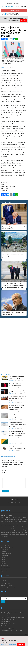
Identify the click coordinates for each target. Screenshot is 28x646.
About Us (4, 580)
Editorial (3, 561)
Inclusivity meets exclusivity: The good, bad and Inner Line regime (18, 391)
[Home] (12, 6)
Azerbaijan (4, 182)
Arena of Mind (5, 546)
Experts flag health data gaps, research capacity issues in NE (17, 447)
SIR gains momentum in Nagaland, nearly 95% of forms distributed (17, 424)
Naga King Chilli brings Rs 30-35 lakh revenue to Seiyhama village (17, 398)
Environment (4, 569)
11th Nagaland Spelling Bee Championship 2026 (16, 377)
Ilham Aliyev (4, 190)
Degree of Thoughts (6, 553)
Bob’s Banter (4, 549)
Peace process (5, 188)
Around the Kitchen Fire (7, 548)
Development (4, 555)
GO (3, 601)
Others (5, 475)
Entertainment (5, 565)
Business (3, 551)
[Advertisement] (11, 329)
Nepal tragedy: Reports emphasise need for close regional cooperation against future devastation (13, 256)
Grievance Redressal (8, 585)
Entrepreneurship (6, 567)
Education (3, 563)
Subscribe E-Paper (14, 10)
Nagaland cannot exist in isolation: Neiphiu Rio (16, 384)
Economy (3, 559)
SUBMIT (5, 491)
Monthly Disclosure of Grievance (11, 588)
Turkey (3, 184)
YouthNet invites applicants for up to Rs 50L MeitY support (17, 441)
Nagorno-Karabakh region (8, 186)
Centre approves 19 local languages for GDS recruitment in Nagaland (17, 416)
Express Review (5, 571)
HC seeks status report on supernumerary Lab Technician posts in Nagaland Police (17, 433)
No (4, 472)
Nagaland (11, 380)
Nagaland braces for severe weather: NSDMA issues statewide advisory (16, 407)
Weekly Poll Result (21, 491)
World (3, 67)
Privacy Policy (6, 583)
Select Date (4, 596)
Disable (3, 557)
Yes (4, 470)
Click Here (23, 20)
